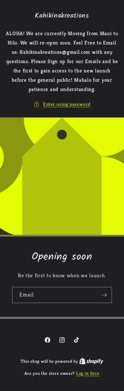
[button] (62, 104)
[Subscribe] (104, 295)
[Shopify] (91, 361)
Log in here (88, 373)
